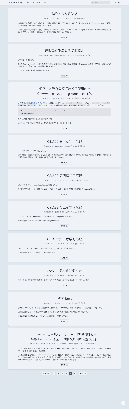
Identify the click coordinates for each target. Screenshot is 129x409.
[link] (46, 373)
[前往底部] (123, 403)
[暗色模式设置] (119, 2)
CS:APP (20, 151)
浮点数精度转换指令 (31, 103)
